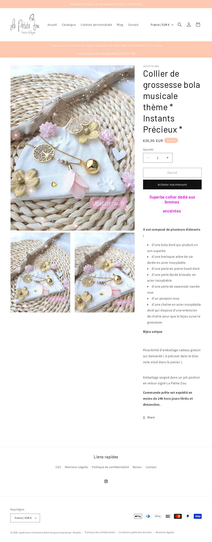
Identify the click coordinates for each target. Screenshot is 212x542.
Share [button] (151, 417)
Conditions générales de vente (135, 532)
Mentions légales (165, 532)
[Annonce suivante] (200, 45)
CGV (58, 467)
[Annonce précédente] (11, 45)
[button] (179, 24)
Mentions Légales (76, 467)
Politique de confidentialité (110, 467)
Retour (137, 467)
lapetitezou (25, 532)
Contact (151, 467)
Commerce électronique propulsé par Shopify (56, 532)
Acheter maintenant (172, 184)
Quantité (148, 149)
